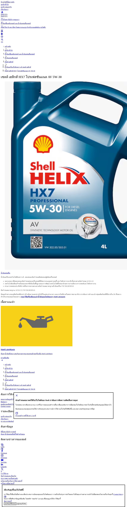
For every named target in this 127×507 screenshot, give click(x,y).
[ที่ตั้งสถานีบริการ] (63, 31)
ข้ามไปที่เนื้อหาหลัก (7, 2)
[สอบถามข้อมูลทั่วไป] (63, 36)
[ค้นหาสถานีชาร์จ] (63, 34)
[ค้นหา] (63, 39)
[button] (63, 16)
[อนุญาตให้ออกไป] (63, 395)
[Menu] (63, 42)
